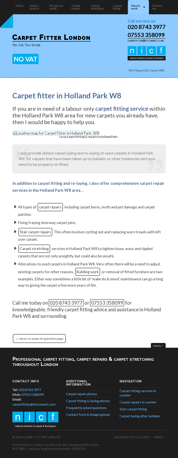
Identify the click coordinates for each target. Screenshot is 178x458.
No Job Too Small (26, 45)
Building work (87, 272)
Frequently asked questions (86, 408)
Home (19, 5)
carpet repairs (50, 207)
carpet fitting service (121, 108)
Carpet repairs (75, 7)
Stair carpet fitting (133, 409)
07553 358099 (146, 34)
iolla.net (143, 437)
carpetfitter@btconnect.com (146, 40)
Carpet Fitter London (51, 37)
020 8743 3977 (147, 26)
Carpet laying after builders (140, 416)
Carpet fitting (117, 7)
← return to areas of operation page (39, 338)
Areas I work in (34, 7)
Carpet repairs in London (138, 402)
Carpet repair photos (81, 394)
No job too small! (56, 7)
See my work (135, 7)
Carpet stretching (97, 7)
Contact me (157, 7)
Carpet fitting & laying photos (88, 401)
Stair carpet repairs (35, 232)
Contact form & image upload (88, 414)
